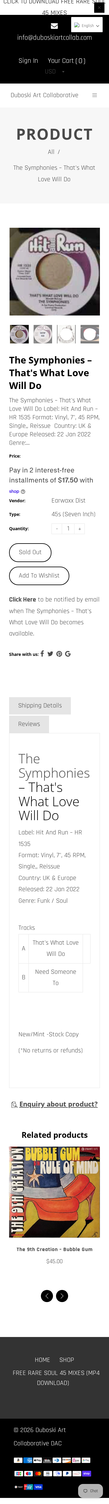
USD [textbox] (50, 71)
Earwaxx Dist (68, 500)
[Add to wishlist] (54, 1231)
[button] (62, 1296)
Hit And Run (52, 832)
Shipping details (40, 705)
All (51, 152)
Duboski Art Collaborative (44, 95)
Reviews (29, 724)
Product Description (44, 687)
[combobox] (54, 71)
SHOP (66, 1360)
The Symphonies (54, 765)
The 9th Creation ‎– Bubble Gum (55, 1249)
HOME (42, 1360)
